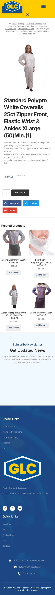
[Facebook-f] (5, 508)
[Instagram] (12, 508)
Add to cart (20, 193)
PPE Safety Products (34, 24)
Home (14, 24)
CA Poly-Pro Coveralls (26, 29)
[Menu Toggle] (27, 14)
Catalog (21, 24)
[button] (12, 203)
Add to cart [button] (14, 272)
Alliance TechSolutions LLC (27, 588)
